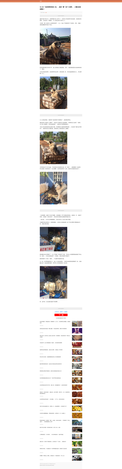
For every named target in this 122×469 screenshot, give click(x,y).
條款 (47, 465)
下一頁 (61, 315)
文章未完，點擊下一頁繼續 (61, 311)
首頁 (41, 1)
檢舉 (46, 12)
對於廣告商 (52, 465)
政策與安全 (44, 465)
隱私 (48, 465)
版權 (50, 465)
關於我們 (41, 465)
